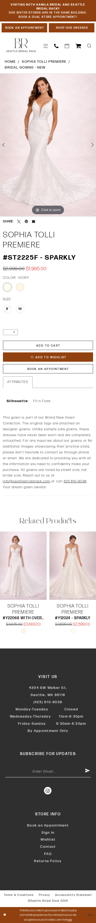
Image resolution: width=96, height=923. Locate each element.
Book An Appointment (48, 369)
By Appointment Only (48, 731)
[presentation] (23, 566)
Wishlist (48, 839)
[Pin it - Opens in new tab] (26, 222)
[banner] (21, 45)
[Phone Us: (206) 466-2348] (56, 46)
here (69, 919)
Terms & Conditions (19, 895)
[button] (45, 46)
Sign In (48, 833)
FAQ (48, 854)
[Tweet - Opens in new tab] (19, 222)
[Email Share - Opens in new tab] (33, 222)
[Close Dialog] (5, 915)
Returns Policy (48, 861)
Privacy (44, 895)
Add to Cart (48, 345)
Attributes (17, 382)
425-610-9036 (74, 481)
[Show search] (89, 46)
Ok (90, 915)
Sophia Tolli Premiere (44, 62)
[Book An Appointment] (67, 46)
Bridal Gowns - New (25, 67)
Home (10, 62)
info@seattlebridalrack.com (26, 481)
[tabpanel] (48, 145)
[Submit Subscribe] (87, 771)
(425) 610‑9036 (48, 702)
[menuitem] (45, 46)
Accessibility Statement (73, 895)
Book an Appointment (48, 825)
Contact (48, 847)
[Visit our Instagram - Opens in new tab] (48, 791)
